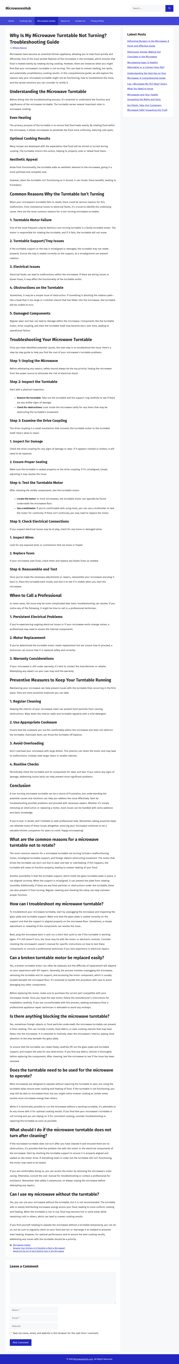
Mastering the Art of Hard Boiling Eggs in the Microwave (38, 1251)
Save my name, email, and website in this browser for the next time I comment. (56, 1333)
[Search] (169, 8)
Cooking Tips (26, 21)
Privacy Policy (97, 21)
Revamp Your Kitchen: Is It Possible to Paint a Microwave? (39, 1248)
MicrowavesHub (18, 8)
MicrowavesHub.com (83, 1359)
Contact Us (80, 21)
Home (11, 21)
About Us (65, 21)
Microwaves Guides (46, 21)
